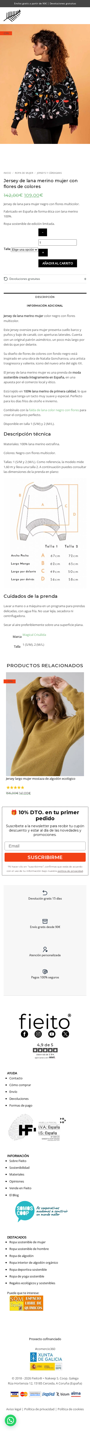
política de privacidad (70, 871)
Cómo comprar (20, 1085)
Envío (13, 1091)
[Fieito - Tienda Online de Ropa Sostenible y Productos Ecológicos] (13, 15)
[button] (74, 16)
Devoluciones (19, 1098)
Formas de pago (20, 1105)
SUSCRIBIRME (45, 857)
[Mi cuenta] (64, 16)
